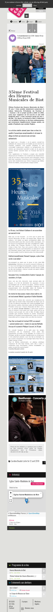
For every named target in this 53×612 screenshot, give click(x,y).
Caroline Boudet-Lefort (19, 461)
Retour (11, 30)
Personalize (27, 5)
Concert (41, 44)
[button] (26, 501)
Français (40, 8)
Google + (31, 22)
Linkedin (39, 22)
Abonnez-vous (29, 608)
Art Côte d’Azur (11, 604)
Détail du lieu (13, 487)
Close (35, 5)
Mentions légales (38, 602)
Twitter (23, 22)
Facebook (15, 22)
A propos (24, 601)
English (41, 11)
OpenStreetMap (33, 513)
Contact (11, 608)
